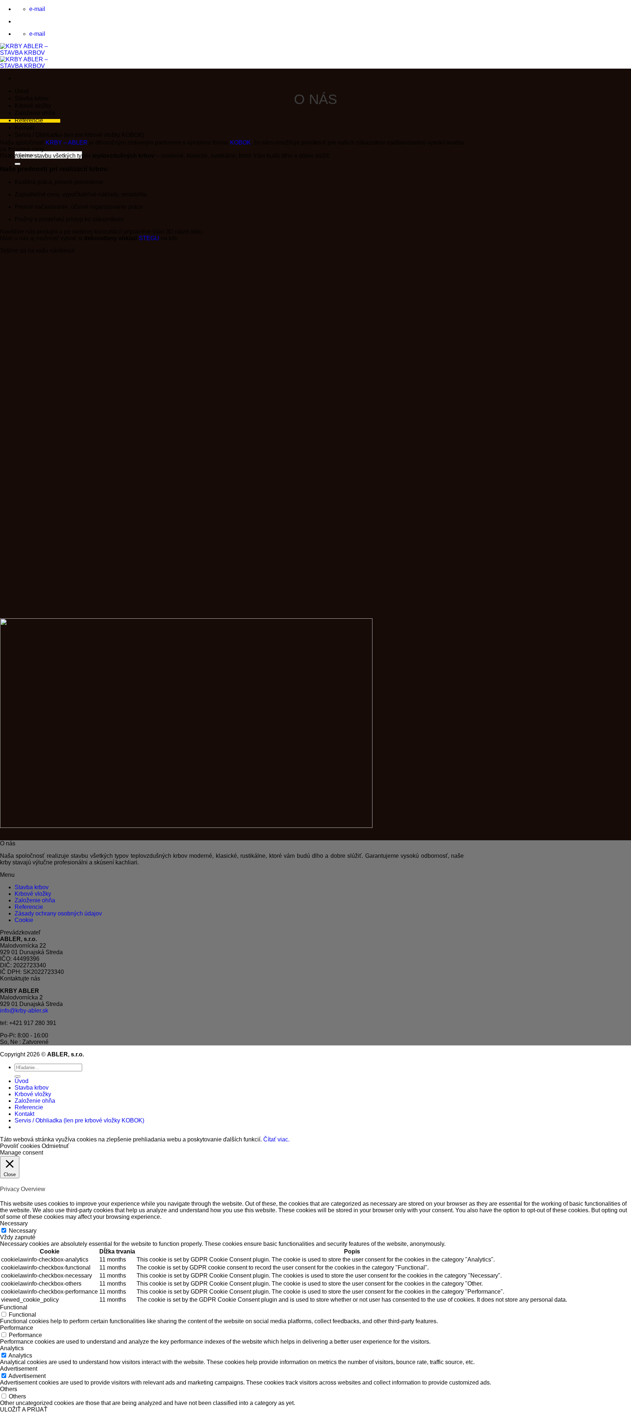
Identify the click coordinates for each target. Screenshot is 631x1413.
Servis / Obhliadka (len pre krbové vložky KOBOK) (79, 135)
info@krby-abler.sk (24, 1010)
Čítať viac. (276, 1139)
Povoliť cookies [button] (20, 1146)
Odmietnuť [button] (55, 1146)
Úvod (21, 91)
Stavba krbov (32, 98)
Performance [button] (16, 1328)
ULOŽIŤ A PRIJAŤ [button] (23, 1409)
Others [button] (8, 1389)
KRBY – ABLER (67, 142)
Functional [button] (13, 1307)
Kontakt (24, 127)
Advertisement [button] (18, 1369)
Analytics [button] (12, 1348)
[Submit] (17, 164)
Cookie (24, 920)
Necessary (23, 1231)
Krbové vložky (33, 106)
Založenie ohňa (35, 113)
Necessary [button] (14, 1223)
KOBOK (240, 142)
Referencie (29, 120)
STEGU (149, 238)
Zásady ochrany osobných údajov (58, 913)
